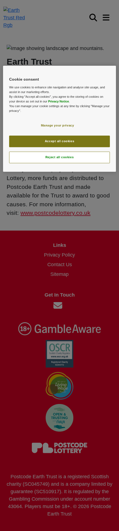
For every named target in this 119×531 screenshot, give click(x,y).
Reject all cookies (59, 157)
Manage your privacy (57, 125)
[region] (59, 119)
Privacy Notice (58, 101)
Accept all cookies (59, 141)
